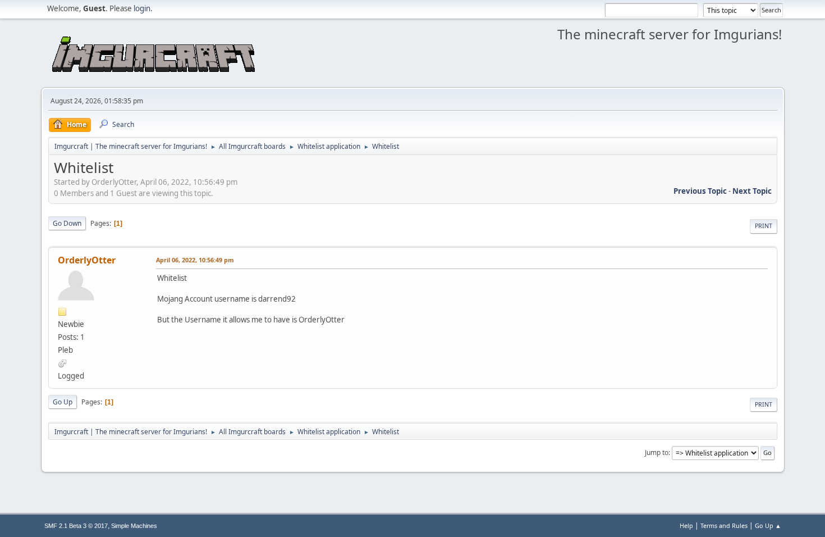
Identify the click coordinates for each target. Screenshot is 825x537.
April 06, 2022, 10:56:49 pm (195, 260)
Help (686, 525)
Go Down (67, 223)
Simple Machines (134, 525)
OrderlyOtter (87, 260)
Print (763, 226)
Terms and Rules (724, 525)
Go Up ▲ (768, 525)
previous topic (700, 191)
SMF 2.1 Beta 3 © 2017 (76, 525)
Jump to (656, 452)
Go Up (62, 402)
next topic (752, 191)
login (142, 8)
